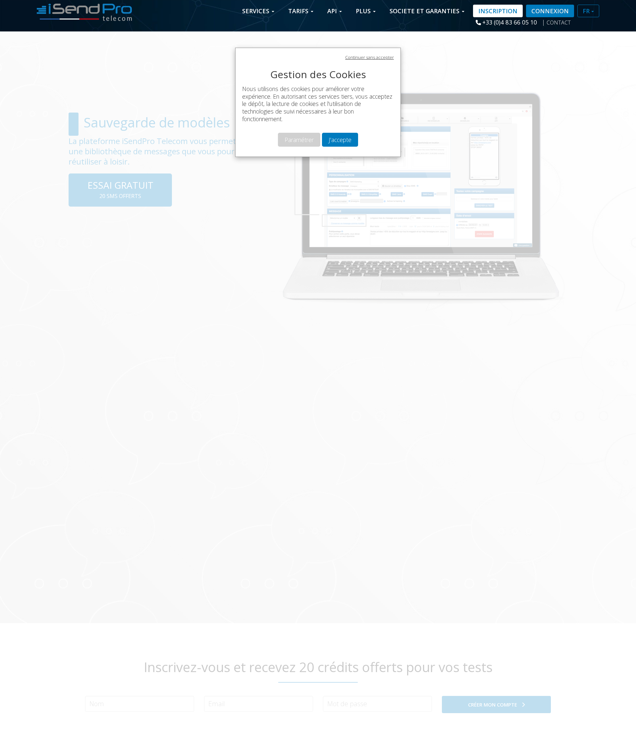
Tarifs (299, 11)
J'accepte (340, 140)
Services (256, 11)
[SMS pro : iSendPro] (82, 10)
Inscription (497, 11)
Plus (364, 11)
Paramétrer (299, 140)
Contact (559, 22)
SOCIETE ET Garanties (425, 11)
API (333, 11)
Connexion (550, 11)
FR (587, 11)
